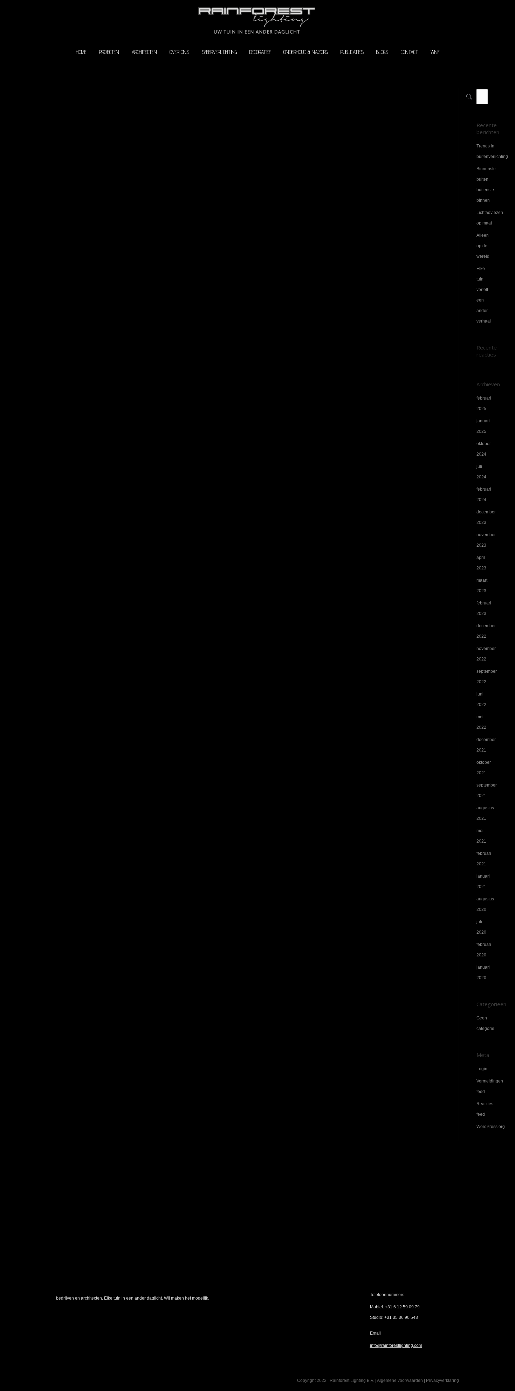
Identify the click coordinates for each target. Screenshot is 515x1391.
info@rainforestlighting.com (396, 1345)
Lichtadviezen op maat (489, 218)
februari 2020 (483, 949)
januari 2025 (483, 426)
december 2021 (486, 745)
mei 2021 (481, 836)
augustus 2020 (485, 904)
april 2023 (481, 562)
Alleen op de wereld (482, 246)
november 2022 (486, 654)
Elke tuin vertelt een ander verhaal (483, 295)
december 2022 (486, 631)
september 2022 (486, 676)
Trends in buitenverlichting (492, 151)
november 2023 (486, 540)
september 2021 (486, 790)
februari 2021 (483, 858)
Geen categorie (485, 1023)
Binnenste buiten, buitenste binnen (486, 184)
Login (481, 1068)
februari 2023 (483, 608)
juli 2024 (481, 471)
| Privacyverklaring (441, 1380)
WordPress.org (490, 1126)
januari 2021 (483, 881)
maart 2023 (481, 585)
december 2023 (486, 517)
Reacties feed (484, 1109)
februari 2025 (483, 403)
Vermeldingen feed (489, 1086)
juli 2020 (481, 927)
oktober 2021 (483, 767)
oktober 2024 (483, 449)
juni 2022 (481, 699)
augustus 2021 (485, 813)
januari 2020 (483, 972)
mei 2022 (481, 722)
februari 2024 (483, 494)
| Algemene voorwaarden (399, 1380)
